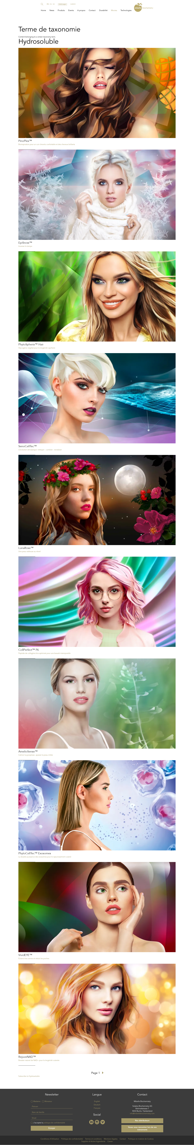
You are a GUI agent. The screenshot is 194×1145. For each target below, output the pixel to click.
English (97, 1101)
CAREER (73, 4)
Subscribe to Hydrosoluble (29, 1076)
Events (71, 10)
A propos (81, 10)
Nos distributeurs (142, 1121)
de (54, 4)
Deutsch (97, 1105)
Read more (97, 99)
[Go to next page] (103, 1073)
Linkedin (91, 1122)
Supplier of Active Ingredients (93, 1141)
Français (97, 1108)
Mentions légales (110, 1139)
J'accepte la (49, 1123)
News (52, 10)
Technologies (126, 10)
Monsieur (48, 1101)
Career (110, 1141)
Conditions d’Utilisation (50, 1139)
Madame (36, 1101)
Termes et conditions (93, 1139)
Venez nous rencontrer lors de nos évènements (142, 1128)
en (51, 4)
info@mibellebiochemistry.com (142, 1114)
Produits (61, 10)
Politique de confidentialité (72, 1139)
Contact (92, 10)
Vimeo (102, 1122)
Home (43, 10)
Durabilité (103, 10)
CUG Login (62, 4)
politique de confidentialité (54, 1123)
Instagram (97, 1122)
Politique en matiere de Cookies (141, 1139)
